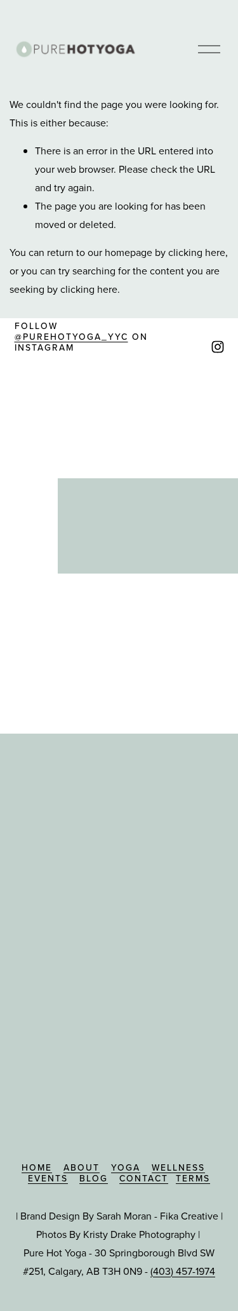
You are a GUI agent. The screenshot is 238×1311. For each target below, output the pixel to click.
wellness (178, 1167)
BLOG (93, 1178)
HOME (37, 1167)
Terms (193, 1178)
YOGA (125, 1167)
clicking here (196, 252)
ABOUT (81, 1167)
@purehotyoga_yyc (71, 337)
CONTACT (143, 1178)
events (48, 1178)
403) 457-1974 (184, 1271)
